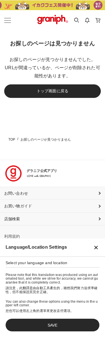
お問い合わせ (16, 193)
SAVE (52, 325)
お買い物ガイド (18, 206)
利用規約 (12, 236)
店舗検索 (12, 219)
